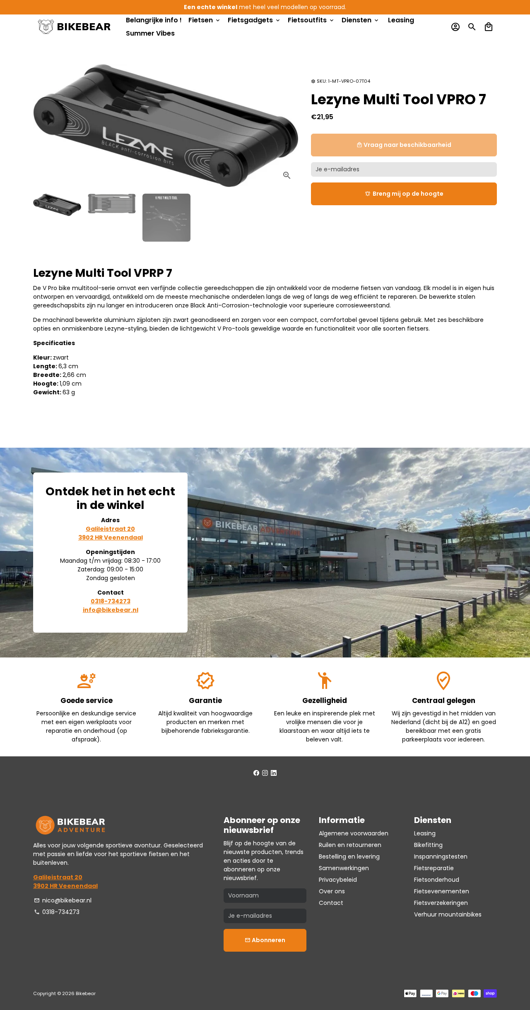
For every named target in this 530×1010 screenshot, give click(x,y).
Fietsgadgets (254, 20)
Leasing (401, 20)
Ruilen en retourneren (350, 845)
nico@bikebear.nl (63, 900)
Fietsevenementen (441, 891)
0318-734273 (57, 912)
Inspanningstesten (440, 856)
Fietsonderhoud (436, 880)
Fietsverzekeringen (441, 903)
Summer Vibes (150, 33)
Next (288, 125)
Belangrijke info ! (154, 20)
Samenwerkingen (344, 868)
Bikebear (86, 993)
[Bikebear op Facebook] (256, 773)
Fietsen (204, 20)
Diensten (361, 20)
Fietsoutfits (311, 20)
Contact (331, 903)
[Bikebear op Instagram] (265, 773)
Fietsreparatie (434, 868)
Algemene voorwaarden (353, 833)
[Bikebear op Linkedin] (274, 773)
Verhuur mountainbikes (448, 914)
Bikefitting (428, 845)
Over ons (332, 891)
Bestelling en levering (349, 856)
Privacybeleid (338, 880)
